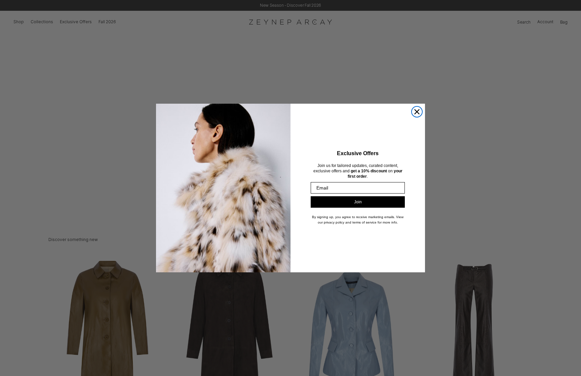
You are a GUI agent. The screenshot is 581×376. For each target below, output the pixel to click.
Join (358, 202)
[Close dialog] (417, 111)
